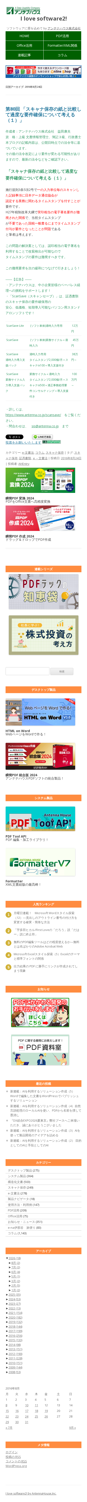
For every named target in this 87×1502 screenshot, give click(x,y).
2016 (15, 1336)
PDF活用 (62, 36)
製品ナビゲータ (18, 1199)
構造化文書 (15, 1182)
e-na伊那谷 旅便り (21, 1227)
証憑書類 (25, 458)
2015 (15, 1340)
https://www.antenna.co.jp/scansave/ (33, 415)
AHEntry (23, 464)
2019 (15, 1322)
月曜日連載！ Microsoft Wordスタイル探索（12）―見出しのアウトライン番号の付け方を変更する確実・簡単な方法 (45, 917)
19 (46, 1411)
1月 (15, 1290)
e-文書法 (28, 452)
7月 (15, 1267)
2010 (15, 1363)
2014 (15, 1345)
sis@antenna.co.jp (45, 426)
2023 (15, 1304)
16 (17, 1411)
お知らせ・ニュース (21, 1222)
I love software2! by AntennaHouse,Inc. (31, 1493)
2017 (15, 1331)
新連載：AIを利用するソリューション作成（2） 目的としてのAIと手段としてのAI (45, 1142)
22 (7, 1416)
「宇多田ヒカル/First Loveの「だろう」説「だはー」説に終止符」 (46, 932)
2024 (15, 1299)
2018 (15, 1326)
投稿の (13, 1457)
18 (36, 1411)
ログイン (12, 1452)
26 (46, 1416)
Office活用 (24, 45)
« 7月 (9, 1427)
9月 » (72, 1427)
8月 (15, 1263)
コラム (62, 55)
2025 (15, 1294)
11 (36, 1405)
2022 (15, 1308)
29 (7, 1422)
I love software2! (43, 18)
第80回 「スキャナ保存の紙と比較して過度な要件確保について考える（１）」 (43, 114)
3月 (15, 1281)
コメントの (16, 1461)
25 (36, 1416)
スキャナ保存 (55, 452)
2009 (15, 1367)
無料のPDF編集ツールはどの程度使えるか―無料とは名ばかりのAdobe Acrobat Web (46, 944)
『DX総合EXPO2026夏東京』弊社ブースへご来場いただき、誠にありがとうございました (45, 1122)
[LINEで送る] (42, 437)
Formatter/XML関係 (62, 45)
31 (26, 1422)
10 (26, 1405)
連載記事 (24, 55)
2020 (15, 1317)
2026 (15, 1258)
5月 (15, 1276)
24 (26, 1416)
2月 (15, 1285)
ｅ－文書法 (40, 458)
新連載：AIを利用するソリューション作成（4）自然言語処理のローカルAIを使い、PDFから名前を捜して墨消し (45, 1110)
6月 (15, 1272)
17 (26, 1411)
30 (17, 1422)
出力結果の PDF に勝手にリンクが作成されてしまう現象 (46, 968)
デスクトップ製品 (20, 1170)
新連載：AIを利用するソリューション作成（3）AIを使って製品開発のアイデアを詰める (45, 1132)
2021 (15, 1313)
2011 (15, 1358)
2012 (15, 1354)
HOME (24, 36)
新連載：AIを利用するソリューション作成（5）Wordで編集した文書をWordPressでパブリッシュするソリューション (44, 1095)
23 (17, 1416)
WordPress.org (16, 1466)
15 (7, 1411)
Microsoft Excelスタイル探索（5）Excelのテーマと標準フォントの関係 (47, 956)
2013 (15, 1349)
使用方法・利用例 (20, 1205)
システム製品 (17, 1176)
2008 (15, 1372)
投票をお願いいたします (23, 442)
